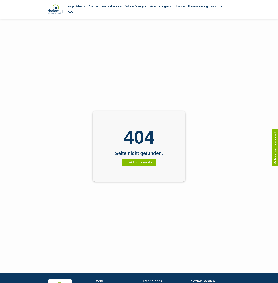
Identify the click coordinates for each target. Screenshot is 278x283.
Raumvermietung (198, 6)
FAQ (70, 12)
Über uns (180, 6)
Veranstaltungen (159, 6)
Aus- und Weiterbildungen (104, 6)
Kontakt (215, 6)
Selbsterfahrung (134, 6)
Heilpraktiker (75, 6)
